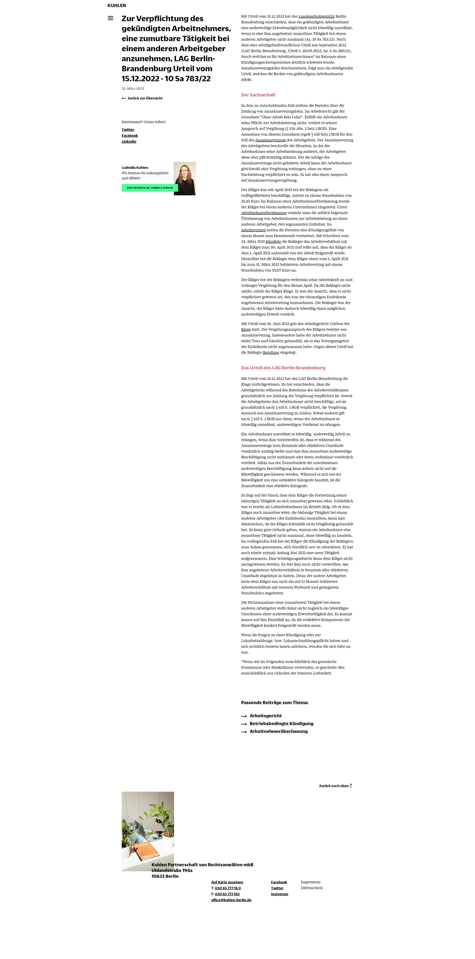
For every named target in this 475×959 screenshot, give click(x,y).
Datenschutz (40, 929)
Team (34, 34)
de (32, 946)
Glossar (37, 43)
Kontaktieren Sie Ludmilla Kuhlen (150, 187)
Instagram (78, 946)
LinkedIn (129, 141)
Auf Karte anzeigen (227, 882)
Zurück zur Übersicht (145, 98)
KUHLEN (117, 5)
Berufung (271, 352)
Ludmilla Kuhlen (135, 167)
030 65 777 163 (227, 894)
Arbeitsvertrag (253, 229)
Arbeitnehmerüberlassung (264, 212)
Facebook (61, 946)
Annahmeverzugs (270, 139)
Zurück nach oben (334, 786)
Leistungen (41, 26)
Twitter (69, 946)
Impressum (39, 922)
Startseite (40, 17)
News (35, 51)
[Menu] (110, 18)
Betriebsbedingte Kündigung (281, 723)
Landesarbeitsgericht (317, 16)
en (41, 946)
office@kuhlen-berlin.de (231, 900)
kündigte (273, 241)
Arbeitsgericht (266, 715)
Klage (246, 329)
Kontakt (38, 59)
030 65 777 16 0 (228, 888)
